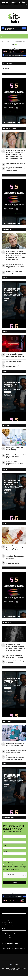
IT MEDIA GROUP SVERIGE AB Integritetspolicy (13, 948)
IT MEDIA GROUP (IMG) (20, 4)
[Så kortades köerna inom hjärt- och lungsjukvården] (14, 733)
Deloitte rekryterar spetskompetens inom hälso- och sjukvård (16, 562)
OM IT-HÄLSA (21, 2)
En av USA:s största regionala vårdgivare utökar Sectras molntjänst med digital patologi (16, 169)
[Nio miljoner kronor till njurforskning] (14, 437)
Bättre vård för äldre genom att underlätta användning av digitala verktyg (15, 266)
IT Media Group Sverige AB (14, 969)
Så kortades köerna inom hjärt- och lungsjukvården (15, 744)
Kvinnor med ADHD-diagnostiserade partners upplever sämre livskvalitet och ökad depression (16, 647)
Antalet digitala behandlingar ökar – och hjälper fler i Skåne (14, 548)
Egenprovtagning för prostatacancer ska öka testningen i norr (16, 751)
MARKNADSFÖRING (6, 4)
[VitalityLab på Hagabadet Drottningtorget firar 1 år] (14, 343)
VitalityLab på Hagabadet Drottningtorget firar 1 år (15, 355)
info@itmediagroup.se (11, 925)
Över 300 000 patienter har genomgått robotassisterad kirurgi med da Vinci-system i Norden (15, 757)
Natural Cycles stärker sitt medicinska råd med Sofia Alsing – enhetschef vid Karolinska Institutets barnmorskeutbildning (15, 154)
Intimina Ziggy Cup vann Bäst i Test (15, 163)
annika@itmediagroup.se (12, 938)
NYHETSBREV (5, 2)
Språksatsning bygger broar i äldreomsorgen (14, 272)
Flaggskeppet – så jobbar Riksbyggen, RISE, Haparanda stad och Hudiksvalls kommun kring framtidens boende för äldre (16, 255)
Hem (3, 41)
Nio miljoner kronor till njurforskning (14, 449)
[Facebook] (10, 957)
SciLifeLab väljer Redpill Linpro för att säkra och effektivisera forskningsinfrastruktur (16, 456)
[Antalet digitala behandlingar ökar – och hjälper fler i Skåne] (14, 535)
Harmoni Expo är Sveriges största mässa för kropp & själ (15, 365)
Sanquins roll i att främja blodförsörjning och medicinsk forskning (14, 463)
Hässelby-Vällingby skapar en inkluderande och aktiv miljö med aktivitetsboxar (15, 556)
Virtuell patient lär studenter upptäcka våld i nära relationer (14, 656)
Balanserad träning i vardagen (14, 361)
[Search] (26, 36)
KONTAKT (13, 2)
